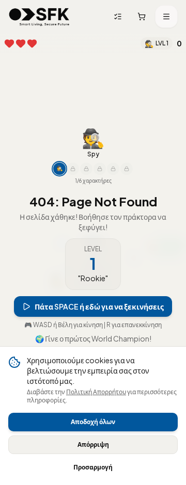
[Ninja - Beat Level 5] (73, 169)
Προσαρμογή (93, 467)
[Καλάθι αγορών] (141, 16)
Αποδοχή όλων (93, 422)
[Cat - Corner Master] (113, 169)
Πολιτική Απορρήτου (96, 392)
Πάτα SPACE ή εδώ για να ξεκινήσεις (99, 306)
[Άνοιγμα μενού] (166, 16)
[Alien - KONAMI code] (126, 169)
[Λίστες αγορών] (117, 16)
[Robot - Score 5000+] (100, 169)
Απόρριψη (93, 444)
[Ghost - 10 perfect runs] (86, 169)
